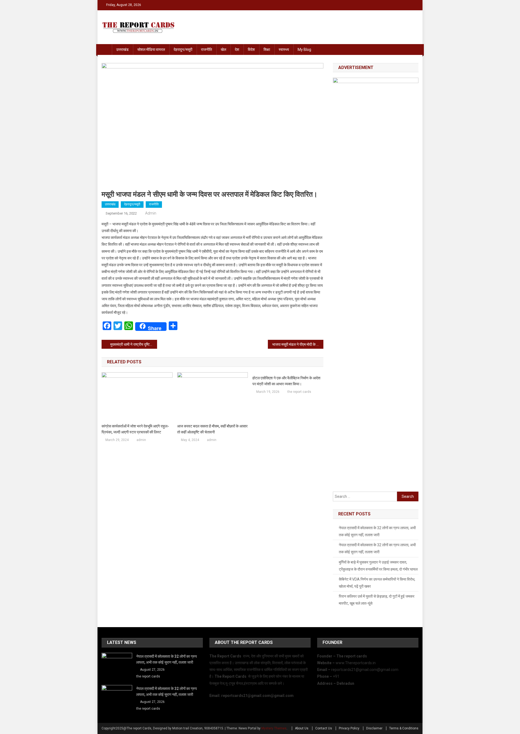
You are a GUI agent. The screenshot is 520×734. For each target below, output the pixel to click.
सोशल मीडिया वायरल (151, 49)
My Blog (304, 49)
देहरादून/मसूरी (183, 49)
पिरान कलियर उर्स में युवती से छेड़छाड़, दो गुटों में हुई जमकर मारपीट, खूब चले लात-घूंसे (376, 599)
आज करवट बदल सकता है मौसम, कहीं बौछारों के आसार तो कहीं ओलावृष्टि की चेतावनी (212, 429)
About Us (301, 728)
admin (150, 213)
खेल (223, 49)
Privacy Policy (349, 728)
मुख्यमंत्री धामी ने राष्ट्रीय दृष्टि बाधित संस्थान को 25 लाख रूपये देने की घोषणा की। (133, 344)
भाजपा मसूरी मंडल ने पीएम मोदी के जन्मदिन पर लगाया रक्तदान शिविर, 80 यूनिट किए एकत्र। (297, 344)
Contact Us (323, 728)
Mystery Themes (274, 728)
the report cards (299, 392)
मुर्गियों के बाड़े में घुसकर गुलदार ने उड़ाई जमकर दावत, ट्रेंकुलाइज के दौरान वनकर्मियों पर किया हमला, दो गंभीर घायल (378, 565)
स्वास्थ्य (284, 49)
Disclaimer (374, 728)
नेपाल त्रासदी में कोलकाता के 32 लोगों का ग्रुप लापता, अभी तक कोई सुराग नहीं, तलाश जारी (377, 531)
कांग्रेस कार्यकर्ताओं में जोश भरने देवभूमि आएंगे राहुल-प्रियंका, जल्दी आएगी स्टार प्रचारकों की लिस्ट (135, 429)
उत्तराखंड (122, 49)
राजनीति (206, 49)
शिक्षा (267, 49)
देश (237, 49)
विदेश (251, 49)
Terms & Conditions (403, 728)
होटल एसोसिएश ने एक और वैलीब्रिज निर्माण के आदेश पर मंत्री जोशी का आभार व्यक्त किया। (286, 381)
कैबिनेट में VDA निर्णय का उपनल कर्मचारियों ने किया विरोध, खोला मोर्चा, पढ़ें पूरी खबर (377, 582)
